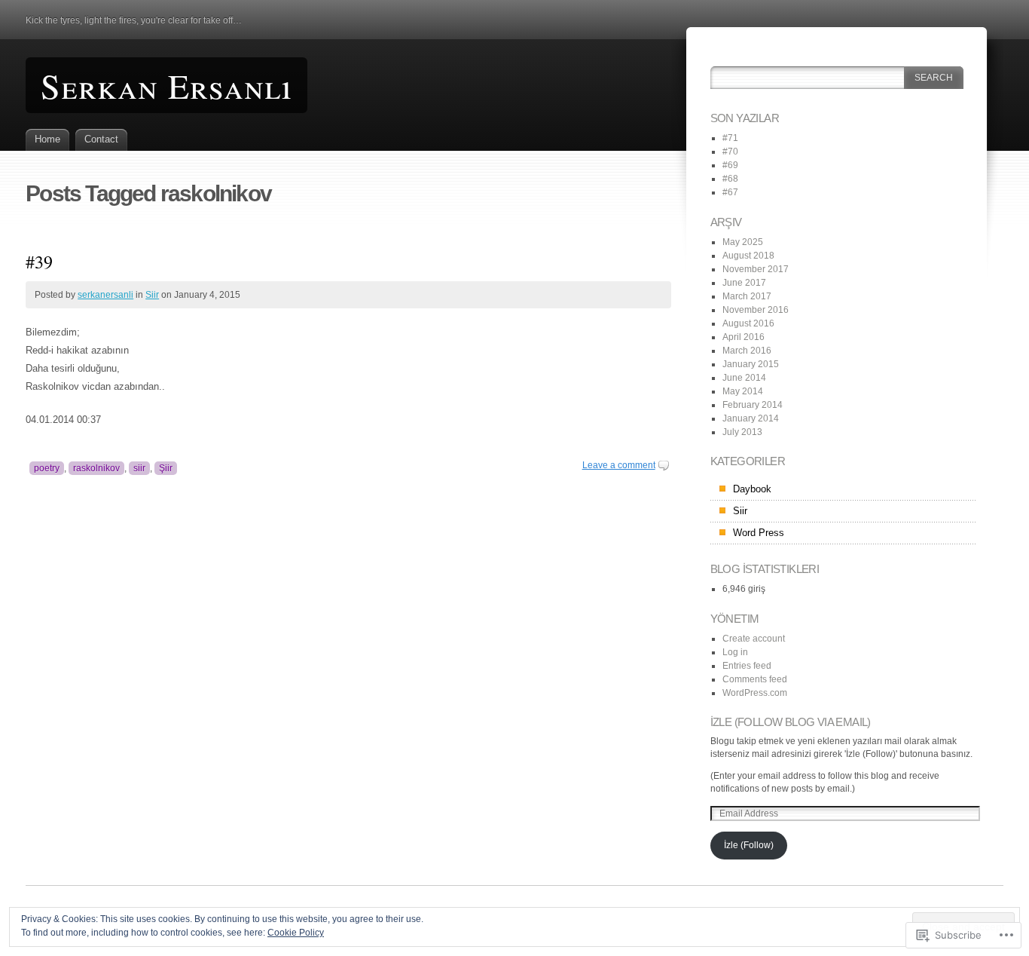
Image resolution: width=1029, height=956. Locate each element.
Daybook (752, 489)
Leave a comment (618, 465)
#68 (730, 178)
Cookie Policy (295, 932)
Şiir (166, 468)
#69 (730, 165)
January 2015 (750, 364)
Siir (152, 295)
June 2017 (744, 282)
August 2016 (748, 323)
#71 (730, 138)
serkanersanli (105, 295)
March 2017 (746, 296)
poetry (47, 468)
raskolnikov (96, 468)
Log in (735, 652)
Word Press (758, 532)
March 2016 (746, 350)
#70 (730, 151)
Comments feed (754, 679)
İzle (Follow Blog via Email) (790, 721)
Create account (753, 638)
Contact (101, 139)
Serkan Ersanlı (166, 85)
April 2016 (743, 337)
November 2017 (755, 269)
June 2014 (744, 377)
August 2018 (748, 255)
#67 (730, 192)
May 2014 (742, 391)
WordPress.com (754, 693)
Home (47, 139)
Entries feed (746, 665)
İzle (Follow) (749, 845)
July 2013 (742, 432)
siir (139, 468)
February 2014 (752, 405)
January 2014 (750, 418)
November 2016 (755, 310)
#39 (39, 262)
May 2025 (742, 242)
